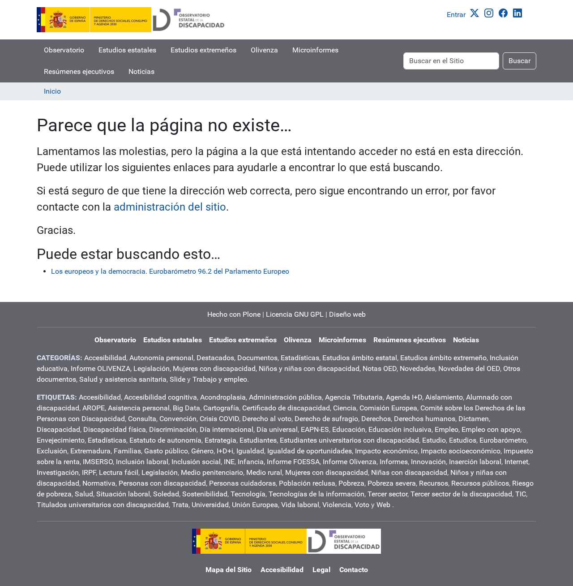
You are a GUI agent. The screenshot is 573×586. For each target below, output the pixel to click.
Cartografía (221, 408)
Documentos (257, 357)
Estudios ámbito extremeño (443, 357)
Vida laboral (300, 504)
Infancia (251, 461)
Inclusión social (196, 461)
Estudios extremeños (203, 50)
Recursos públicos (480, 483)
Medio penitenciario (212, 472)
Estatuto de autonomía (165, 440)
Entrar (456, 14)
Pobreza (351, 483)
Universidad (210, 504)
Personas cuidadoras (242, 483)
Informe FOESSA (293, 461)
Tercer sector (387, 494)
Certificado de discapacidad (286, 408)
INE (229, 461)
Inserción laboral (475, 461)
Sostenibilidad (204, 494)
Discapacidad (58, 429)
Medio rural (264, 472)
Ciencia (344, 408)
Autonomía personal (161, 357)
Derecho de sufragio (326, 418)
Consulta (142, 418)
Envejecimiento (61, 440)
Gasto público (166, 451)
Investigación (58, 472)
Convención (178, 418)
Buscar (519, 60)
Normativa (98, 483)
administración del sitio (170, 207)
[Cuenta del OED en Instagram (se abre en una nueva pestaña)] (490, 12)
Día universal (277, 429)
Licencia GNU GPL (295, 314)
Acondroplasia (223, 397)
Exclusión (52, 451)
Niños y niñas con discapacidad (309, 368)
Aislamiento (444, 397)
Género (202, 451)
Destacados (215, 357)
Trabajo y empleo (219, 379)
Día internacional (226, 429)
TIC (520, 494)
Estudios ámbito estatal (359, 357)
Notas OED (380, 368)
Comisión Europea (388, 408)
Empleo (446, 429)
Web (383, 504)
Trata (180, 504)
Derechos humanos (424, 418)
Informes (394, 461)
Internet (516, 461)
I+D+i (225, 451)
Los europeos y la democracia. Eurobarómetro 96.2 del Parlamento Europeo (170, 271)
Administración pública (285, 397)
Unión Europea (255, 504)
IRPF (89, 472)
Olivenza (264, 50)
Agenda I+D (404, 397)
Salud (84, 494)
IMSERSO (98, 461)
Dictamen (473, 418)
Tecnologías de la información (316, 494)
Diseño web (347, 314)
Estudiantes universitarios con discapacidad (349, 440)
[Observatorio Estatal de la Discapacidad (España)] (131, 19)
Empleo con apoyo (491, 429)
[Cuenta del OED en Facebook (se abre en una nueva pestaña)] (505, 12)
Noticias (141, 71)
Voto (362, 504)
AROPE (93, 408)
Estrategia (220, 440)
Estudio (434, 440)
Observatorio (64, 50)
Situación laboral (123, 494)
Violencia (336, 504)
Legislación (151, 368)
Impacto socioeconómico (460, 451)
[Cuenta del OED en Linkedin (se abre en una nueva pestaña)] (519, 12)
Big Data (186, 408)
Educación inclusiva (400, 429)
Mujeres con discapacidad (214, 368)
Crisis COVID (219, 418)
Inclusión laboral (142, 461)
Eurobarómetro (502, 440)
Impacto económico (386, 451)
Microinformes (315, 50)
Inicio (52, 91)
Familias (127, 451)
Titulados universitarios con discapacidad (103, 504)
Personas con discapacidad (162, 483)
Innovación (428, 461)
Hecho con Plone (234, 314)
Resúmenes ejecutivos (79, 71)
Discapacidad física (114, 429)
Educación (348, 429)
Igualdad (250, 451)
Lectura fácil (118, 472)
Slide (177, 379)
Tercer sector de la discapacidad (461, 494)
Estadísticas (300, 357)
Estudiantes (258, 440)
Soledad (166, 494)
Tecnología (248, 494)
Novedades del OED (469, 368)
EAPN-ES (315, 429)
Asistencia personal (139, 408)
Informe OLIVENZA (100, 368)
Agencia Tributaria (354, 397)
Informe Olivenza (349, 461)
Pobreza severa (392, 483)
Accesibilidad (105, 357)
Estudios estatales (127, 50)
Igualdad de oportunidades (309, 451)
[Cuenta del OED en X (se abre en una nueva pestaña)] (476, 12)
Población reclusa (307, 483)
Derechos (376, 418)
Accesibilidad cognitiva (160, 397)
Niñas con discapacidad (409, 472)
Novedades (417, 368)
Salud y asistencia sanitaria (123, 379)
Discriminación (173, 429)
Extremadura (90, 451)
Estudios (462, 440)
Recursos (433, 483)
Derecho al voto (266, 418)
